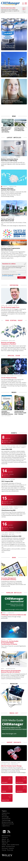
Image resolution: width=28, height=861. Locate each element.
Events (14, 433)
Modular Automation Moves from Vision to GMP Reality (9, 159)
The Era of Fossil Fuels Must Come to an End (7, 219)
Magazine (14, 684)
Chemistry (10, 246)
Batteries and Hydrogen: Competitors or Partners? (8, 343)
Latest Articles (14, 137)
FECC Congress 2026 (7, 481)
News (14, 116)
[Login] (23, 3)
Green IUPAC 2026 (6, 449)
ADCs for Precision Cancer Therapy (11, 766)
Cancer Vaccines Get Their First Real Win (8, 46)
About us (5, 839)
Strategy (5, 69)
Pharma (4, 44)
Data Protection (8, 846)
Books (14, 392)
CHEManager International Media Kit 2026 (13, 615)
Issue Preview (7, 850)
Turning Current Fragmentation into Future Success (10, 249)
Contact (5, 837)
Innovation (12, 186)
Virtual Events (8, 848)
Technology (6, 820)
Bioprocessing (10, 668)
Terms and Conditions (10, 844)
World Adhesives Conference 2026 (11, 536)
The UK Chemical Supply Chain (10, 307)
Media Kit (6, 841)
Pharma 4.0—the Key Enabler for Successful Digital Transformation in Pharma (9, 642)
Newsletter (6, 835)
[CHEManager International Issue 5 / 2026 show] (16, 692)
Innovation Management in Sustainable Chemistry (8, 578)
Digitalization (8, 824)
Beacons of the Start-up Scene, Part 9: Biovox (8, 189)
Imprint (5, 843)
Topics (12, 157)
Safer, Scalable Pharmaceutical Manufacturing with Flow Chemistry (12, 101)
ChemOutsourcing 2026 (8, 510)
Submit (21, 277)
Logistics (6, 825)
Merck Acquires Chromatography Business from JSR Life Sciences (11, 671)
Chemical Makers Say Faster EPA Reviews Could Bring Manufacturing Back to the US (10, 73)
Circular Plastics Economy (8, 377)
